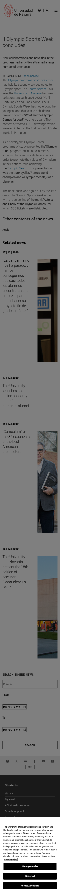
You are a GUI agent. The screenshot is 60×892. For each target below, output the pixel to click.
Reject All (30, 876)
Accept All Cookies (30, 885)
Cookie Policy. (10, 859)
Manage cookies (30, 866)
